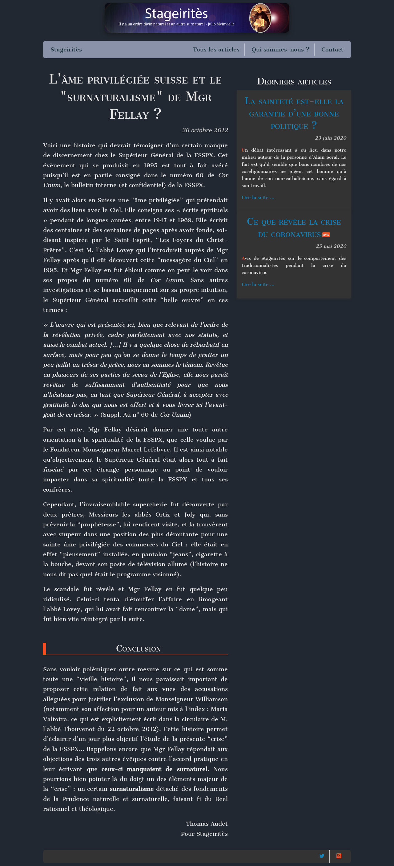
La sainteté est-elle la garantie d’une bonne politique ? (294, 113)
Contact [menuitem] (332, 49)
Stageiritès (66, 49)
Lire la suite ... (258, 197)
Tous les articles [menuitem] (216, 49)
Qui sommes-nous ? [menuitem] (280, 49)
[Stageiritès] (197, 18)
